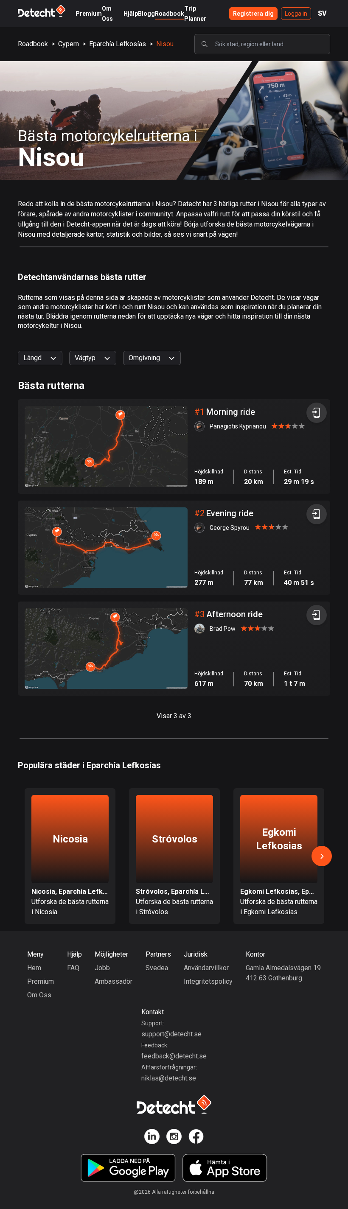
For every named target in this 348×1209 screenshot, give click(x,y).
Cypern (68, 44)
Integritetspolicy (208, 981)
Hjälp (130, 13)
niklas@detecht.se (168, 1078)
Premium (89, 13)
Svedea (157, 968)
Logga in (296, 13)
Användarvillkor (206, 968)
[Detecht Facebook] (196, 1138)
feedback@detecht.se (174, 1056)
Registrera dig (253, 13)
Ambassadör (113, 981)
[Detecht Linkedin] (152, 1138)
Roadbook (169, 13)
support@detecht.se (171, 1034)
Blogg (146, 13)
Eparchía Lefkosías (117, 44)
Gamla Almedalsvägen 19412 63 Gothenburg (283, 973)
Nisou (165, 44)
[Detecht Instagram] (174, 1138)
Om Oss (39, 995)
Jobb (102, 968)
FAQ (73, 968)
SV (322, 13)
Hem (34, 968)
